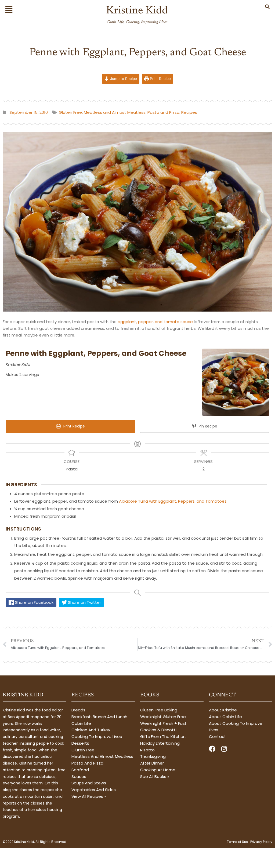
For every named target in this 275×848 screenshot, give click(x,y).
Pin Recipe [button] (207, 426)
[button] (15, 9)
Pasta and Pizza (163, 112)
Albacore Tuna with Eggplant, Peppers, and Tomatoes (173, 501)
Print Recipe (160, 78)
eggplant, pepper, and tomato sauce (155, 321)
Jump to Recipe (123, 78)
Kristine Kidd (137, 11)
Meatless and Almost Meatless (115, 112)
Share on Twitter (84, 602)
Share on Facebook (33, 602)
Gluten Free (70, 112)
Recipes (189, 112)
